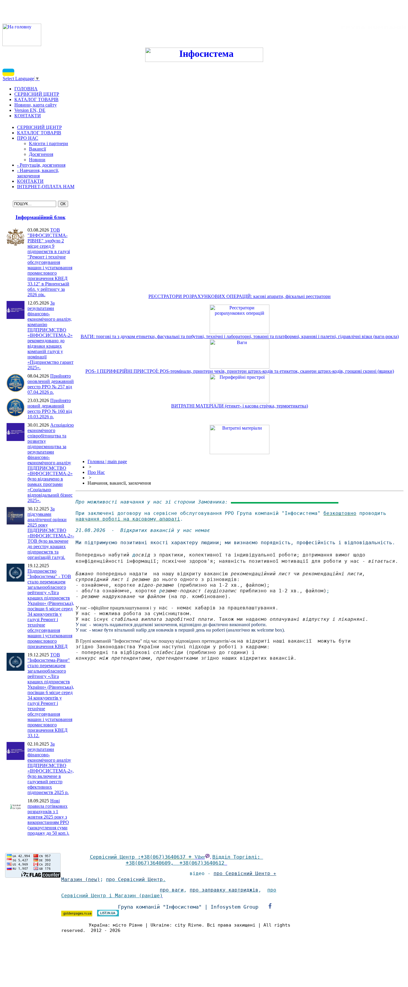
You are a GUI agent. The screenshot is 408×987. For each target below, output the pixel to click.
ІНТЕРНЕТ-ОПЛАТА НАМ (45, 186)
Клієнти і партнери (48, 143)
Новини (37, 159)
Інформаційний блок (40, 217)
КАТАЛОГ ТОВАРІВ (39, 132)
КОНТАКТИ (30, 181)
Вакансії (37, 148)
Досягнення (41, 154)
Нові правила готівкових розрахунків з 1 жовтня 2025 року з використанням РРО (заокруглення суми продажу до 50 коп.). (48, 817)
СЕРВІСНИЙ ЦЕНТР (39, 127)
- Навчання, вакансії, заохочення (38, 173)
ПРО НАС (27, 138)
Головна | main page (107, 461)
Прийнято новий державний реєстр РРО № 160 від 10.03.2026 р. (49, 408)
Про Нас (96, 472)
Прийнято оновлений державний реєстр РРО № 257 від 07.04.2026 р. (50, 384)
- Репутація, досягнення (41, 165)
